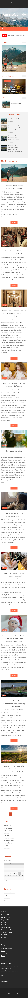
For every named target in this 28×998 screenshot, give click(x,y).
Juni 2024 (7, 848)
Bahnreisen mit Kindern (14, 251)
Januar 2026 (7, 825)
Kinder (5, 63)
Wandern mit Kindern (12, 67)
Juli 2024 (6, 845)
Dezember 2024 (9, 838)
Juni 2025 (7, 833)
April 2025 (7, 835)
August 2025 (8, 830)
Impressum (4, 981)
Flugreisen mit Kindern (14, 513)
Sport (4, 695)
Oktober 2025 (8, 828)
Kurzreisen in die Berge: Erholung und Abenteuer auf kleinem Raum (15, 127)
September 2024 (9, 843)
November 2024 (9, 840)
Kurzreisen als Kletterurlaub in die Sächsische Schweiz (14, 137)
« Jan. (5, 880)
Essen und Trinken (7, 81)
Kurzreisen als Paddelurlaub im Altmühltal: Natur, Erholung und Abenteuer (14, 703)
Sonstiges (7, 898)
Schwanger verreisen (14, 451)
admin (6, 70)
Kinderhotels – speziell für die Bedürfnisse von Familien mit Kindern (14, 313)
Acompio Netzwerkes (11, 971)
